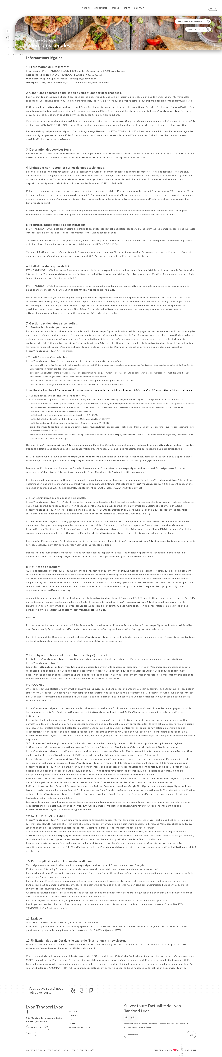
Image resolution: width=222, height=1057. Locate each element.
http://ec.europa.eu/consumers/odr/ (57, 888)
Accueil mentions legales (42, 41)
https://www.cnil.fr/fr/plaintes (124, 487)
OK (191, 1034)
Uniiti (193, 1050)
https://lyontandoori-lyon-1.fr (65, 107)
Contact (139, 8)
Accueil (86, 8)
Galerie (116, 8)
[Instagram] (8, 38)
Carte (126, 8)
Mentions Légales (80, 1027)
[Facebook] (8, 31)
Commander (101, 8)
